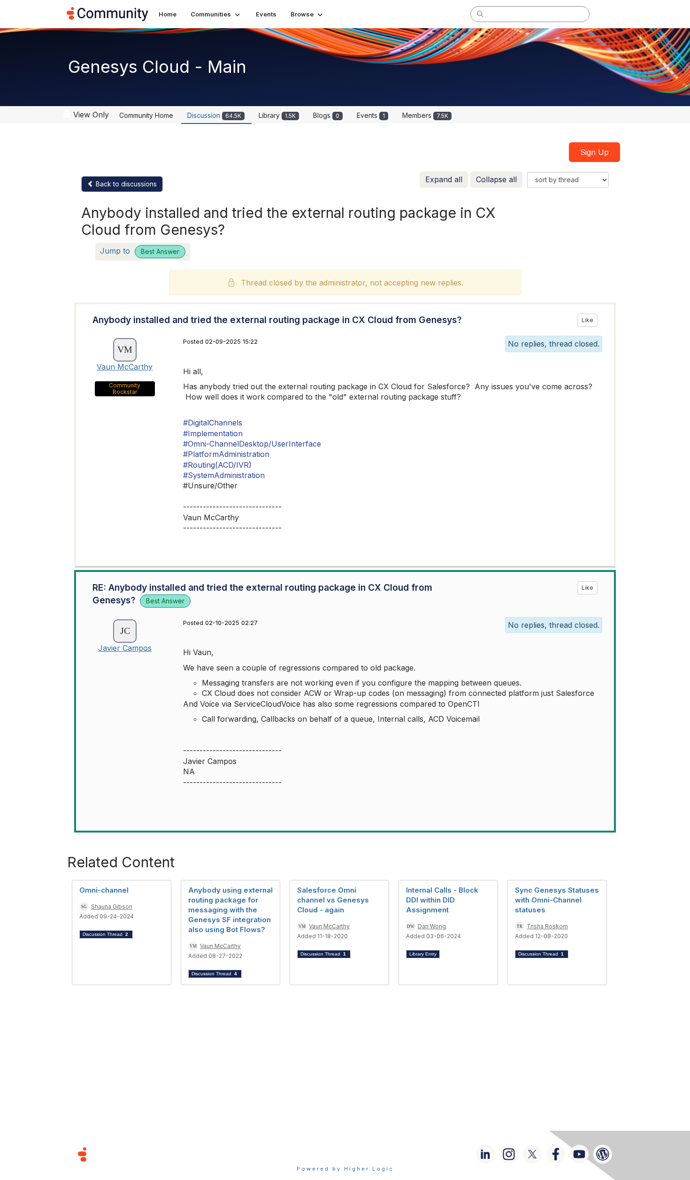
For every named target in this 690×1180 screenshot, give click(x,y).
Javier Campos (125, 648)
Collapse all (496, 179)
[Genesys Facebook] (555, 1154)
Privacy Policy (375, 1154)
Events (371, 115)
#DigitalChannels (212, 422)
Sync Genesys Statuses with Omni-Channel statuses (557, 900)
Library (277, 115)
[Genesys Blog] (602, 1154)
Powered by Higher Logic (345, 1168)
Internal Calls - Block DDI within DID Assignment (442, 900)
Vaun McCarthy (125, 366)
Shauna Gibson (111, 906)
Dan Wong (432, 926)
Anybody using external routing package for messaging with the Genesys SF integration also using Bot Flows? (230, 910)
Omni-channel (104, 890)
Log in (611, 14)
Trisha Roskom (547, 926)
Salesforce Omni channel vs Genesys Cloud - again (333, 900)
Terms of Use (311, 1154)
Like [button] (587, 320)
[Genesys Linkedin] (485, 1154)
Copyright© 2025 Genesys (146, 1154)
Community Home (146, 115)
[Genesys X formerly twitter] (532, 1154)
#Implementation (213, 433)
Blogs (326, 115)
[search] (480, 13)
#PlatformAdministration (226, 454)
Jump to (139, 250)
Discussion (214, 115)
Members (425, 115)
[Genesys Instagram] (508, 1154)
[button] (216, 14)
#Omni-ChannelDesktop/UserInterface (252, 443)
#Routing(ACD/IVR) (217, 465)
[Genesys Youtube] (579, 1154)
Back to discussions (125, 184)
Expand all (443, 179)
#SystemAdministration (224, 475)
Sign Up (594, 152)
